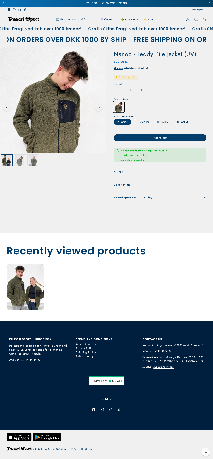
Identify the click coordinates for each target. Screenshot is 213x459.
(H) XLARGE (182, 121)
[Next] (210, 3)
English (200, 9)
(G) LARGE (162, 121)
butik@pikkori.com (163, 366)
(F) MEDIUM (143, 121)
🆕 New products (66, 19)
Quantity (118, 84)
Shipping (118, 67)
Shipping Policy (86, 352)
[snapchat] (20, 10)
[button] (196, 19)
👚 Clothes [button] (106, 19)
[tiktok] (25, 10)
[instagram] (14, 10)
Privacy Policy (85, 348)
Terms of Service (86, 344)
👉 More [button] (148, 19)
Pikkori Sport (47, 449)
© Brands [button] (86, 19)
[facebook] (9, 10)
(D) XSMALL (122, 121)
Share (120, 172)
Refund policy (84, 356)
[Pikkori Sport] (23, 19)
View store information (133, 160)
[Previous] (3, 3)
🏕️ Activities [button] (128, 19)
